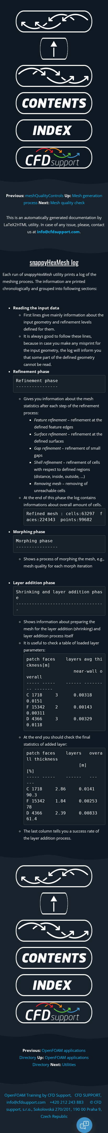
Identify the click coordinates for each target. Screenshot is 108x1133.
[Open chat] (84, 1125)
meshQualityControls (44, 195)
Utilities (69, 1064)
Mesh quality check (67, 202)
